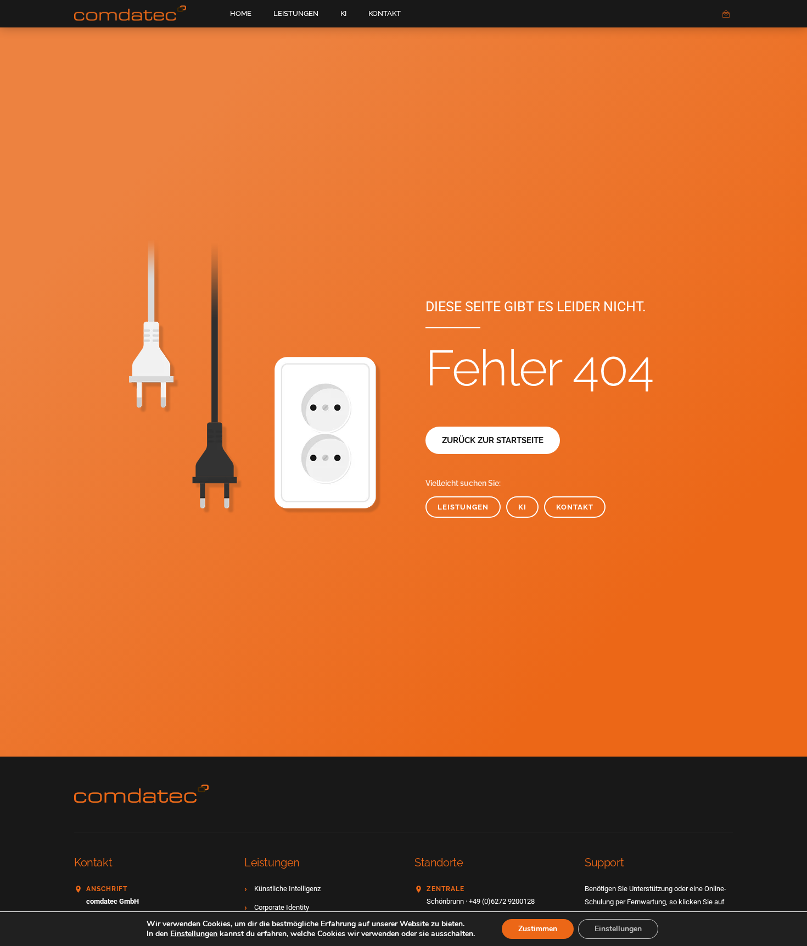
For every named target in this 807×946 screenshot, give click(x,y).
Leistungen (463, 507)
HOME (240, 13)
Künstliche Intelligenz (287, 889)
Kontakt (574, 507)
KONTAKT (384, 13)
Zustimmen (537, 928)
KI (343, 13)
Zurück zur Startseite (492, 440)
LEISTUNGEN (295, 13)
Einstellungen (193, 934)
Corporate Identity (281, 907)
